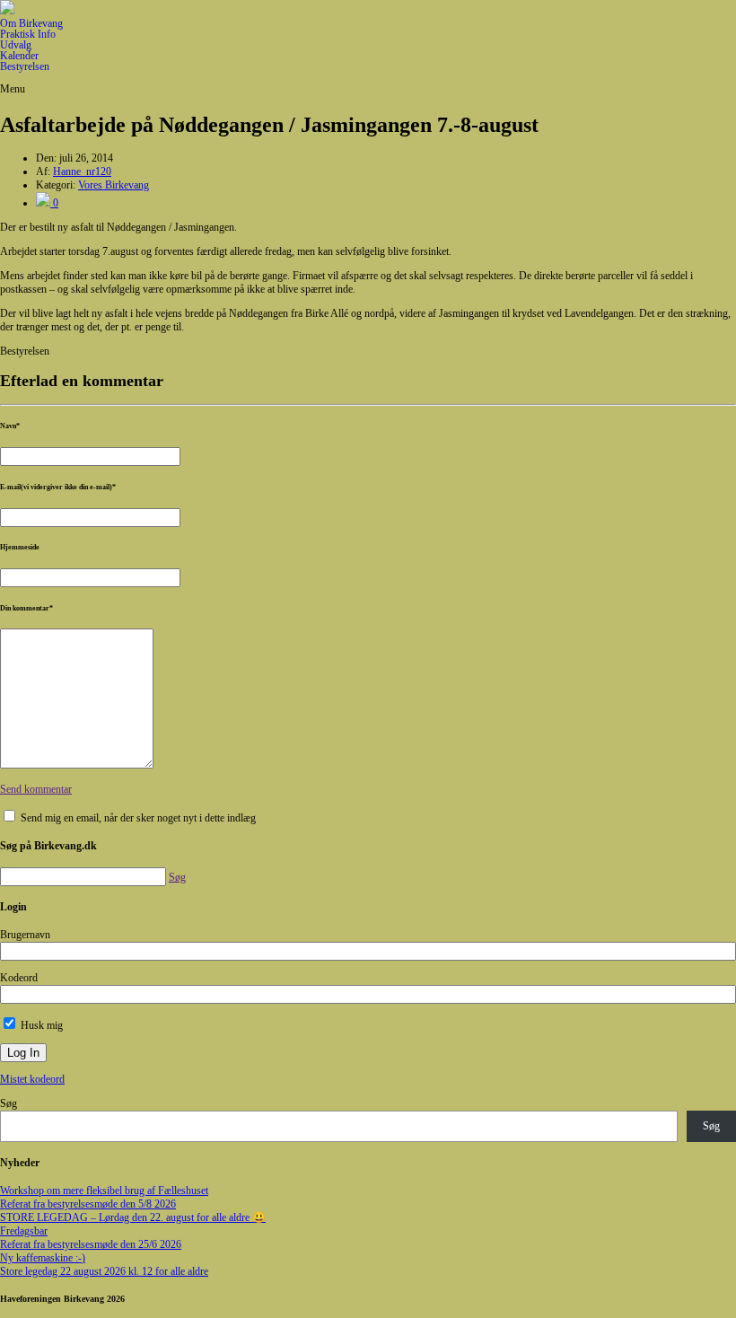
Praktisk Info (28, 34)
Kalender (19, 55)
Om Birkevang (31, 23)
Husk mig (40, 1025)
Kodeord (19, 977)
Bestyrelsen (24, 66)
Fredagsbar (24, 1231)
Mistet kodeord (32, 1079)
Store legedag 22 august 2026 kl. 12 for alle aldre (104, 1271)
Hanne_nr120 (82, 171)
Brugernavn (25, 934)
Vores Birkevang (113, 185)
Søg (8, 1103)
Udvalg (15, 45)
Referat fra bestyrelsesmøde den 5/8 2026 (88, 1204)
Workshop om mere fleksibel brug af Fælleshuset (104, 1190)
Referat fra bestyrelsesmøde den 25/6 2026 (90, 1244)
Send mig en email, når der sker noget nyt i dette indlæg (138, 818)
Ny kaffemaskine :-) (42, 1258)
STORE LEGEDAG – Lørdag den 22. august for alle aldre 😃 (133, 1217)
